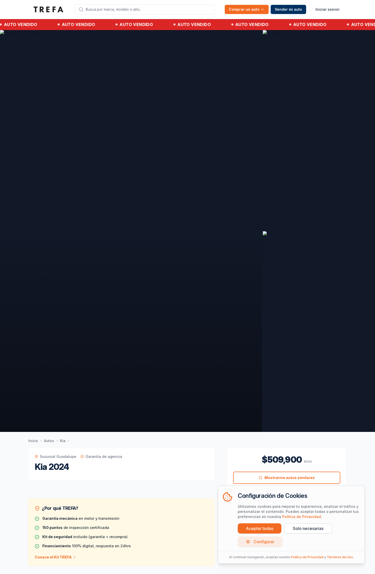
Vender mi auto (288, 9)
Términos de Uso (340, 557)
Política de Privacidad (301, 516)
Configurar (264, 541)
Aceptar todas (259, 528)
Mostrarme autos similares (290, 477)
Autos (49, 441)
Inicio (33, 441)
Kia (63, 441)
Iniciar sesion (328, 9)
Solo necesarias (308, 528)
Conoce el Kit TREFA (53, 557)
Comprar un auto (244, 9)
